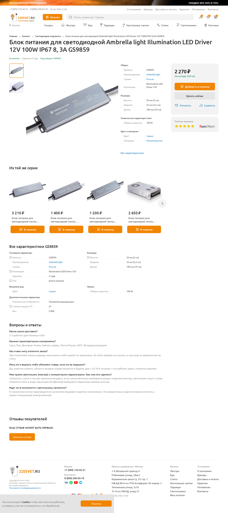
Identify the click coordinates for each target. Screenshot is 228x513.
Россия (150, 79)
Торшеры (175, 487)
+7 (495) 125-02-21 (18, 9)
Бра (172, 475)
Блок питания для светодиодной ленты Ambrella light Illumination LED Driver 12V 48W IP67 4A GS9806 (104, 219)
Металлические (154, 140)
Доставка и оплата (166, 9)
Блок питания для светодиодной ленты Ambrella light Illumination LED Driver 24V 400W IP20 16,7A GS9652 (143, 219)
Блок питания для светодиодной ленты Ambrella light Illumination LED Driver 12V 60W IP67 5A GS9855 (65, 219)
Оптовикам (198, 9)
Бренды (148, 9)
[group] (72, 110)
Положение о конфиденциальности (25, 488)
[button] (16, 144)
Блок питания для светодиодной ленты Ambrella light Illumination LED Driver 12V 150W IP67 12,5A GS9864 (26, 219)
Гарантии (184, 9)
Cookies (26, 501)
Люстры (174, 470)
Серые (149, 136)
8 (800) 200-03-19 (39, 9)
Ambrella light (153, 74)
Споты (173, 479)
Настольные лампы (181, 483)
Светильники (178, 491)
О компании (134, 9)
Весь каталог (177, 495)
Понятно (96, 503)
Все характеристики (132, 152)
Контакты (213, 9)
